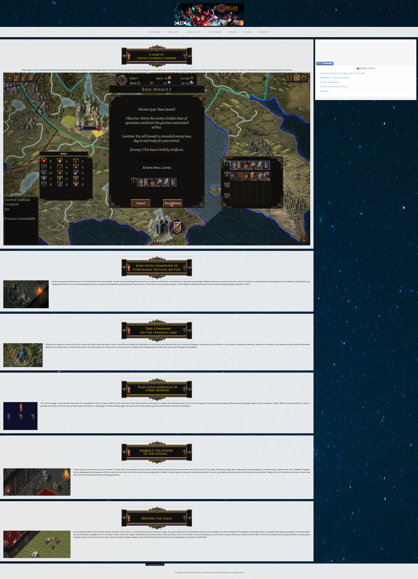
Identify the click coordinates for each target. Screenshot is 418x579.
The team (215, 32)
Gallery (174, 32)
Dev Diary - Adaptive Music (329, 82)
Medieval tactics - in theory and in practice (334, 78)
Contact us (193, 32)
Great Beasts (324, 91)
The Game (155, 32)
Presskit (264, 32)
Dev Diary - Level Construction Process (333, 87)
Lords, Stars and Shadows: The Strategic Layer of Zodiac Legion (342, 73)
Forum (232, 32)
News (247, 32)
